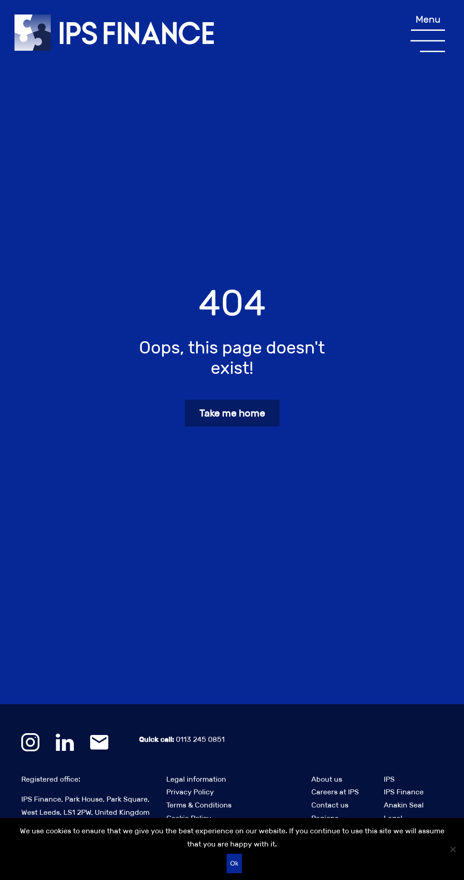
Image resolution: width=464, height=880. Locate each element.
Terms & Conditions (199, 805)
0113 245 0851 (182, 739)
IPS (389, 779)
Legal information (196, 779)
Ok (234, 863)
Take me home (232, 413)
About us (326, 779)
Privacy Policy (190, 792)
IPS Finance (404, 792)
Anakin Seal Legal (404, 811)
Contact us (329, 805)
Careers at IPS (335, 792)
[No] (452, 849)
